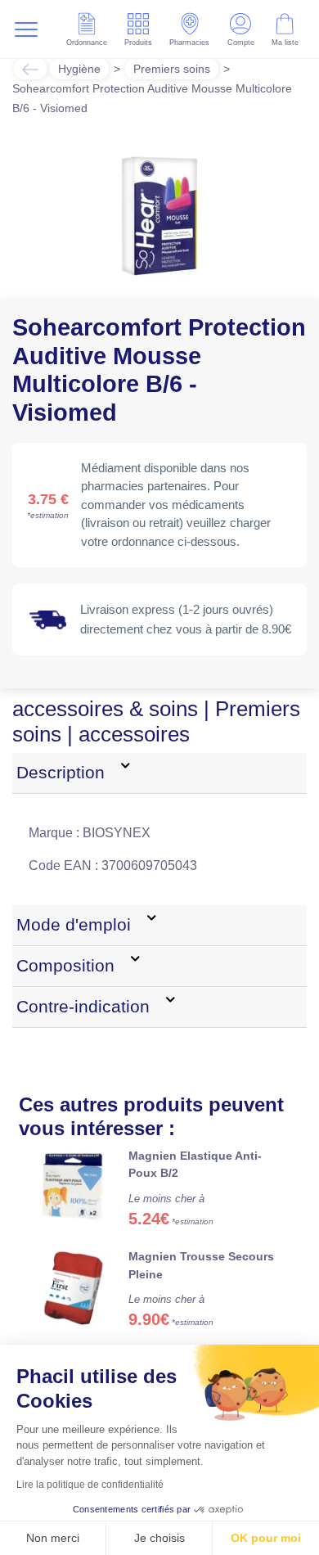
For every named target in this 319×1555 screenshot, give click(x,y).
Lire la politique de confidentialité (90, 1484)
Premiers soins (171, 68)
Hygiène (79, 68)
